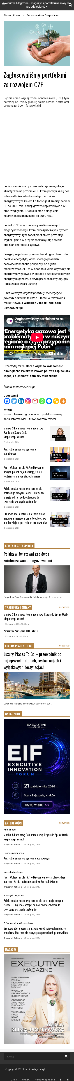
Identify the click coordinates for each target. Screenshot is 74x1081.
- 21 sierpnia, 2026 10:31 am (16, 624)
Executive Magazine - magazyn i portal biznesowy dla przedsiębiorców (37, 4)
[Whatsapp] (42, 401)
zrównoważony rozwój (42, 419)
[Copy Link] (56, 401)
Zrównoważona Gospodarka (18, 923)
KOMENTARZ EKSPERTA (19, 546)
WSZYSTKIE (64, 607)
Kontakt (26, 1080)
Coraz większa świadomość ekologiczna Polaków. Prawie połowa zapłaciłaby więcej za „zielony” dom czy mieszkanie (37, 371)
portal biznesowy (52, 414)
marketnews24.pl (24, 387)
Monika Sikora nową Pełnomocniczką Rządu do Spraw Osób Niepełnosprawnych (23, 432)
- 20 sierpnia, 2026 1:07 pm (16, 636)
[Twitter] (14, 401)
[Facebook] (7, 401)
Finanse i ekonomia (14, 853)
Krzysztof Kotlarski (13, 844)
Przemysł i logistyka (14, 895)
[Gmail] (35, 401)
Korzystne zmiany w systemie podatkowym (27, 858)
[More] (63, 401)
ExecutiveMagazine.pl (34, 1069)
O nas (14, 1080)
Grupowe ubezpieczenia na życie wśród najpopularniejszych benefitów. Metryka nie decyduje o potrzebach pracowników (25, 518)
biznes (7, 414)
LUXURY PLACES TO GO (18, 646)
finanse (18, 414)
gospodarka (32, 414)
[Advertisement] (37, 146)
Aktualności (58, 436)
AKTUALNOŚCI (13, 823)
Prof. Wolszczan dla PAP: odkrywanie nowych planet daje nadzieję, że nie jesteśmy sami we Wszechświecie (23, 471)
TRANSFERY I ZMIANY (18, 607)
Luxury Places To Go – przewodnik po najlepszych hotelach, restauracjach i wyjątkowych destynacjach (32, 660)
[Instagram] (28, 401)
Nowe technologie (13, 872)
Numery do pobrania (45, 1080)
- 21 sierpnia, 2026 (31, 844)
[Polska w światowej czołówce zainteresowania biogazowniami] (37, 579)
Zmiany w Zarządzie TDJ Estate (21, 631)
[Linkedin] (21, 401)
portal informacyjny (15, 419)
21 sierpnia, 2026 (11, 442)
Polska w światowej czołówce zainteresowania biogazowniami (28, 557)
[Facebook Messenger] (49, 401)
